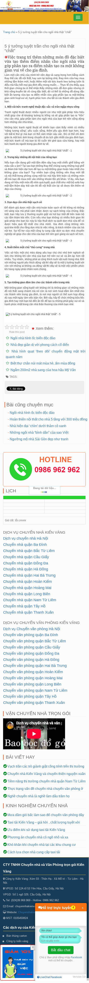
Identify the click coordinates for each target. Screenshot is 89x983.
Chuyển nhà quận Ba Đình (25, 545)
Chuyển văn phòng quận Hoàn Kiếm (33, 672)
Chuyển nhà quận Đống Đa (25, 563)
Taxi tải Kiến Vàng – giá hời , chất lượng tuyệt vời (43, 822)
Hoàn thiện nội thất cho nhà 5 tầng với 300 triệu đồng (48, 419)
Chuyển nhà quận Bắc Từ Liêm (29, 551)
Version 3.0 (79, 976)
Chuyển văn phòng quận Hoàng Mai (33, 678)
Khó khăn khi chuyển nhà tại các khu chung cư (41, 844)
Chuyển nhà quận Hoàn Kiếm (27, 582)
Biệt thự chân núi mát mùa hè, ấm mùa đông (43, 363)
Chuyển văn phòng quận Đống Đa (31, 653)
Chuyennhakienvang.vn (32, 912)
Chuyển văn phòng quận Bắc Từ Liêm (34, 641)
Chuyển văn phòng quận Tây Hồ (30, 696)
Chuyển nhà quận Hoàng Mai (27, 588)
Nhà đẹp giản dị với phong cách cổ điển (40, 344)
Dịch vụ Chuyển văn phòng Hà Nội (31, 629)
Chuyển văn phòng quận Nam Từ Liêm (35, 690)
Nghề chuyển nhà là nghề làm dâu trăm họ (38, 796)
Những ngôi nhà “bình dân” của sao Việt (39, 432)
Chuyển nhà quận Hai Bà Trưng (29, 575)
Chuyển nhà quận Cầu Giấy (26, 557)
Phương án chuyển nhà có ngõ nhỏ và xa (37, 837)
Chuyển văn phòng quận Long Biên (32, 684)
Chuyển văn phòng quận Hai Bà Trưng (35, 666)
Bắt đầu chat (60, 950)
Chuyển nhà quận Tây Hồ (24, 606)
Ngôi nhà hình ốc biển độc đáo (33, 338)
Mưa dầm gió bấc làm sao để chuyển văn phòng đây (45, 815)
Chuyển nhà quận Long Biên (26, 594)
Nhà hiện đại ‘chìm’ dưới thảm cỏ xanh (38, 426)
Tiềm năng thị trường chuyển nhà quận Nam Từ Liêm (46, 781)
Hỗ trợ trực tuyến (56, 908)
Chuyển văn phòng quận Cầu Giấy (31, 647)
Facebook (76, 957)
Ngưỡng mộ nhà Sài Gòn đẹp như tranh (39, 439)
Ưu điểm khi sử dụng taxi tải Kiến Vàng (36, 830)
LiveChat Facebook (50, 977)
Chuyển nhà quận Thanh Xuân (28, 612)
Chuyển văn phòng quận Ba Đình (30, 635)
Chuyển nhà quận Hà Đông (25, 569)
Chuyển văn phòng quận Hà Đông (31, 660)
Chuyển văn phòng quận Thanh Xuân (34, 703)
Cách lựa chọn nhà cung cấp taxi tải (33, 852)
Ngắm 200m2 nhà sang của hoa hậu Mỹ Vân (43, 370)
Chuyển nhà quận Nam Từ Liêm (29, 600)
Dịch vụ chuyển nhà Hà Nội (25, 538)
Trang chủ (9, 32)
